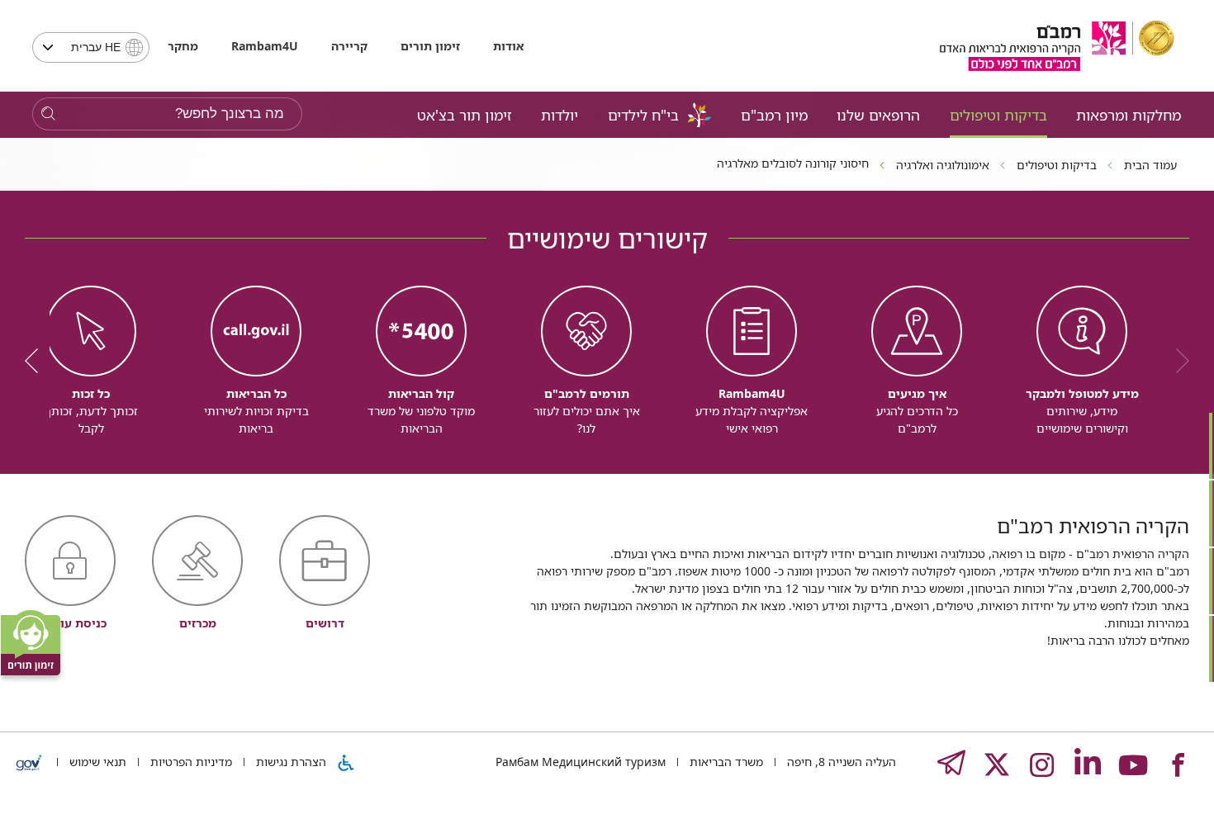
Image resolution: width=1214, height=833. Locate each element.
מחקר (183, 46)
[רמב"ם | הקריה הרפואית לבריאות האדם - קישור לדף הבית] (1057, 46)
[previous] (1176, 360)
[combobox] (91, 47)
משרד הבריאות (724, 761)
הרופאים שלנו (878, 115)
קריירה (349, 46)
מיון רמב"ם (774, 115)
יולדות (559, 115)
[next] (37, 360)
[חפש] (48, 114)
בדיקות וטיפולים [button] (998, 115)
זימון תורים (430, 46)
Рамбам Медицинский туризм (581, 761)
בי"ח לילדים (643, 115)
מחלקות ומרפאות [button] (1128, 115)
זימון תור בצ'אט (464, 115)
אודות (508, 46)
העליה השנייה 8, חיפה (840, 761)
